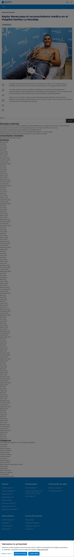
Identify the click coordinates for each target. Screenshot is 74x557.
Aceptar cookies (34, 553)
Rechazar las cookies (20, 553)
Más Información (43, 549)
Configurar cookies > (6, 553)
